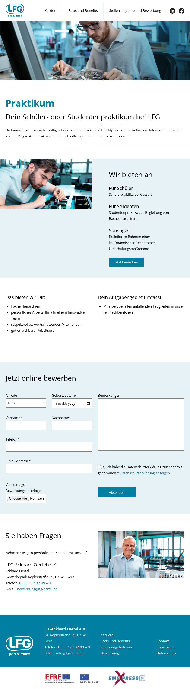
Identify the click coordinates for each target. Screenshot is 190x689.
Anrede (11, 395)
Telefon (12, 439)
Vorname (14, 417)
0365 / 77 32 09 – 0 (35, 583)
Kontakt (163, 641)
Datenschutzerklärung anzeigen (145, 473)
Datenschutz (166, 653)
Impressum (166, 647)
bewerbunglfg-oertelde (37, 589)
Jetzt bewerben (126, 262)
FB (181, 11)
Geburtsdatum (64, 395)
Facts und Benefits (83, 10)
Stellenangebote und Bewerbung (135, 10)
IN (172, 11)
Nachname (61, 417)
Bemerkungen (109, 395)
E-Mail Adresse (18, 460)
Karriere (50, 10)
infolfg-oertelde (70, 653)
